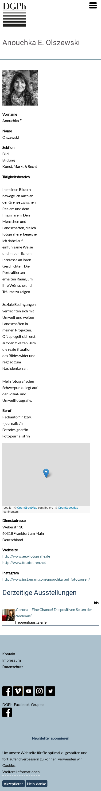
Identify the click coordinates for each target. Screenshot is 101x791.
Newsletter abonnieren (50, 738)
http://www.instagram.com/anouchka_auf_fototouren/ (46, 579)
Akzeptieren (13, 783)
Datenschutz (12, 667)
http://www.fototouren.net (24, 562)
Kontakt (8, 654)
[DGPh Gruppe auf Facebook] (7, 715)
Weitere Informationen (21, 771)
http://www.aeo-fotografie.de (26, 556)
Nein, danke (36, 783)
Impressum (11, 660)
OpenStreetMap (27, 507)
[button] (93, 5)
